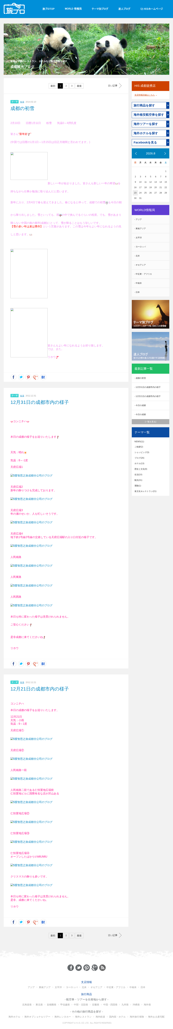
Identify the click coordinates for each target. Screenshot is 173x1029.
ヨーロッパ (72, 987)
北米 (84, 987)
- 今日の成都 (140, 405)
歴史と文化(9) (140, 469)
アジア (31, 987)
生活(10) (138, 474)
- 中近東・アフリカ (143, 274)
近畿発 (95, 1004)
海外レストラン (83, 1016)
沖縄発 (136, 1004)
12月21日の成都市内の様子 (39, 689)
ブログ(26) (139, 458)
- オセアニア (140, 265)
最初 (53, 86)
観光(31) (138, 480)
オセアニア (96, 987)
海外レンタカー (62, 1016)
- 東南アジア (140, 228)
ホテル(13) (139, 463)
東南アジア (45, 987)
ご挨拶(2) (138, 447)
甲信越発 (65, 1004)
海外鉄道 (100, 1016)
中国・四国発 (110, 1004)
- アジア (138, 219)
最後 (79, 86)
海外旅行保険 (137, 1016)
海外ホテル (14, 1016)
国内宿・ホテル (117, 1016)
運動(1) (137, 486)
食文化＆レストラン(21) (145, 491)
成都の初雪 (22, 108)
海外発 (147, 1004)
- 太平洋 (138, 237)
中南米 (133, 987)
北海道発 (27, 1004)
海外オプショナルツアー (37, 1016)
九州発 (125, 1004)
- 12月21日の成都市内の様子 (147, 396)
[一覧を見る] (150, 422)
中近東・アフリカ (115, 987)
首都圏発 (51, 1004)
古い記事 (112, 85)
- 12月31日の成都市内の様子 (147, 387)
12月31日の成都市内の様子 (39, 402)
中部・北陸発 (81, 1004)
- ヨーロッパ (140, 247)
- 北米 (137, 256)
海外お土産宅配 (156, 1016)
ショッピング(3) (141, 452)
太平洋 (58, 987)
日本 (143, 987)
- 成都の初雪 (140, 378)
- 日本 (137, 292)
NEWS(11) (139, 441)
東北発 (39, 1004)
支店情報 (86, 982)
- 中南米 (138, 283)
